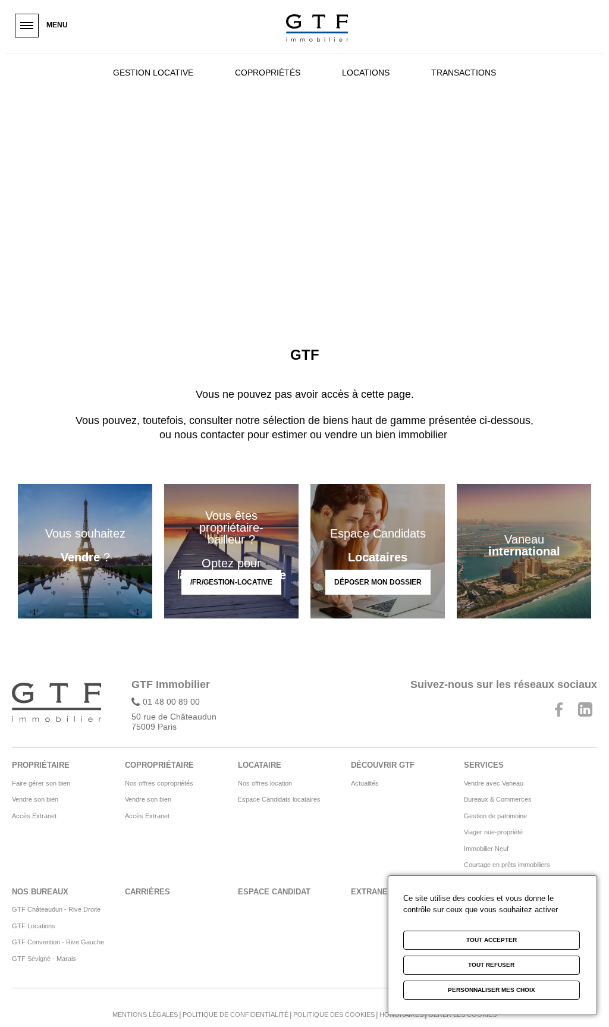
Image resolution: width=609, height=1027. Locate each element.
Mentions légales (145, 1014)
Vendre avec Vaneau (493, 783)
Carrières (147, 891)
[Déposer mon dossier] (377, 551)
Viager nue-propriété (493, 832)
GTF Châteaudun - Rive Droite (56, 909)
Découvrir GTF (383, 765)
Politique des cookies (334, 1014)
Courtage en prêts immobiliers (507, 864)
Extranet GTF (380, 891)
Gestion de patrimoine (495, 815)
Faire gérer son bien (41, 783)
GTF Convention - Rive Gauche (58, 942)
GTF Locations (33, 925)
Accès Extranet (34, 815)
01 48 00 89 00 (171, 702)
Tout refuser (491, 965)
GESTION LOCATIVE (153, 72)
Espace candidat (274, 891)
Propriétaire (41, 765)
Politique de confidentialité (235, 1014)
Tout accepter (491, 940)
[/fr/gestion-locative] (231, 551)
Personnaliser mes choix (491, 990)
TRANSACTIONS (463, 72)
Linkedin (585, 709)
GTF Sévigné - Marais (44, 958)
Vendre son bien (35, 799)
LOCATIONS (366, 72)
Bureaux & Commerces (498, 799)
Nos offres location (265, 783)
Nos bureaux (40, 891)
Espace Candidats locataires (279, 799)
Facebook (558, 709)
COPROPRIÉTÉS (267, 72)
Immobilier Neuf (486, 848)
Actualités (365, 783)
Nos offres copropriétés (159, 783)
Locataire (259, 765)
